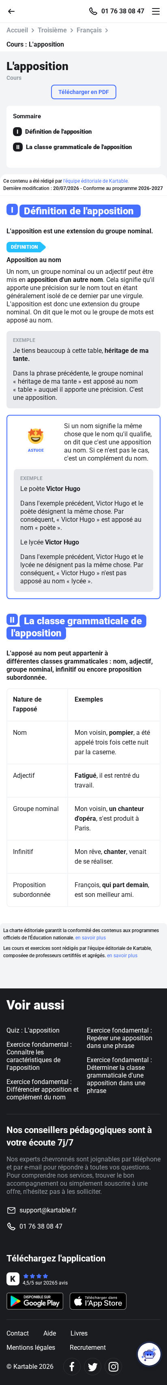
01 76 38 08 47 (122, 11)
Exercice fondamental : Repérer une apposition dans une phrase (119, 1038)
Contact (17, 1333)
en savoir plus (90, 938)
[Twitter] (92, 1366)
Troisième (52, 30)
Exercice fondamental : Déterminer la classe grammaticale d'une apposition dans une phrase (119, 1075)
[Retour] (14, 11)
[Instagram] (113, 1366)
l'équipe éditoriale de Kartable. (96, 181)
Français (89, 30)
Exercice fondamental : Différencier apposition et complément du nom (42, 1089)
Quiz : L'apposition (33, 1030)
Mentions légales (30, 1347)
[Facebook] (72, 1366)
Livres (79, 1333)
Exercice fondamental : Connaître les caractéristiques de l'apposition (39, 1056)
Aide (49, 1333)
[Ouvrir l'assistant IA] (149, 1354)
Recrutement (88, 1347)
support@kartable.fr (47, 1210)
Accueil (17, 30)
